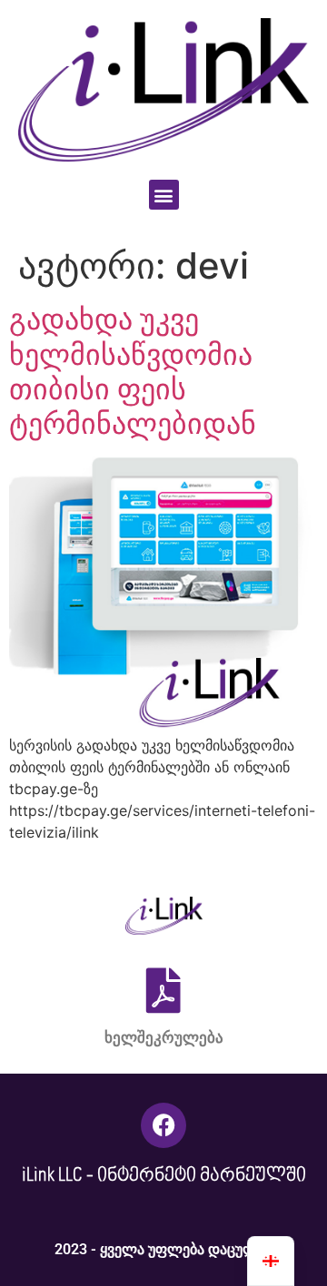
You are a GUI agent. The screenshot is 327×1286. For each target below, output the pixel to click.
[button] (164, 195)
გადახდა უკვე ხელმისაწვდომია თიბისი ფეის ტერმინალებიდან (132, 371)
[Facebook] (163, 1125)
